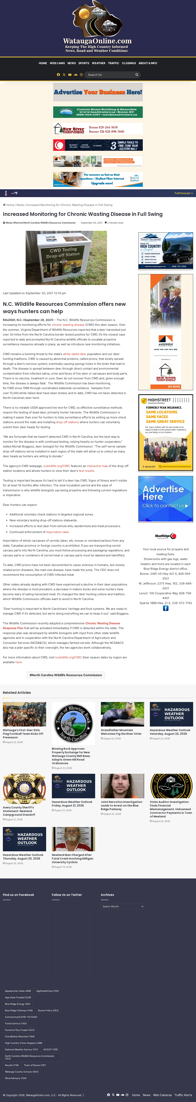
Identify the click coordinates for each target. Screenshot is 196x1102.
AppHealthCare (47, 990)
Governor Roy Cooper (19, 1030)
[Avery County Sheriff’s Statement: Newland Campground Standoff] (24, 789)
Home (43, 63)
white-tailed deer (74, 354)
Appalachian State (18, 990)
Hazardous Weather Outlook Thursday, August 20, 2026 (23, 856)
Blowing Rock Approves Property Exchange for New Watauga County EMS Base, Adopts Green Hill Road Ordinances (71, 756)
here (19, 662)
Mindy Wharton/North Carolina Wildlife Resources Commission (41, 222)
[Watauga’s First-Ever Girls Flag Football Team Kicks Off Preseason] (24, 714)
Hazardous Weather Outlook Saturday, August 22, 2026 (170, 732)
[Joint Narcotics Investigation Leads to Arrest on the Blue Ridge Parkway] (122, 786)
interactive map (97, 466)
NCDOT (50, 1049)
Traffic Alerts (183, 1095)
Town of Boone (35, 1065)
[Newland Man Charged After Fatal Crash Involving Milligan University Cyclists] (73, 839)
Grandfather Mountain (20, 1036)
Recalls (12, 1065)
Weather (98, 63)
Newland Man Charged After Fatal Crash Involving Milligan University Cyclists (72, 858)
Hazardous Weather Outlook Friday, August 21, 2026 (72, 803)
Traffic (113, 63)
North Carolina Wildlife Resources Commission (67, 675)
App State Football (18, 997)
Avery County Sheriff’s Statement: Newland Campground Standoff (19, 811)
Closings (129, 63)
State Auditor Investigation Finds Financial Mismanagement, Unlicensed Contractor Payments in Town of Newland (171, 809)
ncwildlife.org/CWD (56, 466)
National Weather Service (21, 1049)
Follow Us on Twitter (67, 895)
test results (86, 471)
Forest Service (16, 1023)
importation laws (57, 532)
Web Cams (57, 63)
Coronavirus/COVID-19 (21, 1016)
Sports (83, 63)
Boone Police (48, 1010)
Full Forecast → (184, 193)
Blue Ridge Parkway (19, 1010)
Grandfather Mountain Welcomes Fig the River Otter (121, 732)
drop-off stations (67, 422)
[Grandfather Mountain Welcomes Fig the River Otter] (122, 714)
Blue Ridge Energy (17, 1003)
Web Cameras (162, 1095)
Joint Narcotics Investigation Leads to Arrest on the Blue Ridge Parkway (121, 805)
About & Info (148, 63)
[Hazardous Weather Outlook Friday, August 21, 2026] (73, 786)
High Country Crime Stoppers (23, 1043)
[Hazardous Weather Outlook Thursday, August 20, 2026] (24, 839)
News (72, 63)
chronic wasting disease (68, 325)
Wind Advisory (15, 1078)
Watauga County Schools (22, 1071)
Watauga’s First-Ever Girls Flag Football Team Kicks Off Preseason (23, 733)
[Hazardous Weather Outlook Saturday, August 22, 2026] (171, 714)
